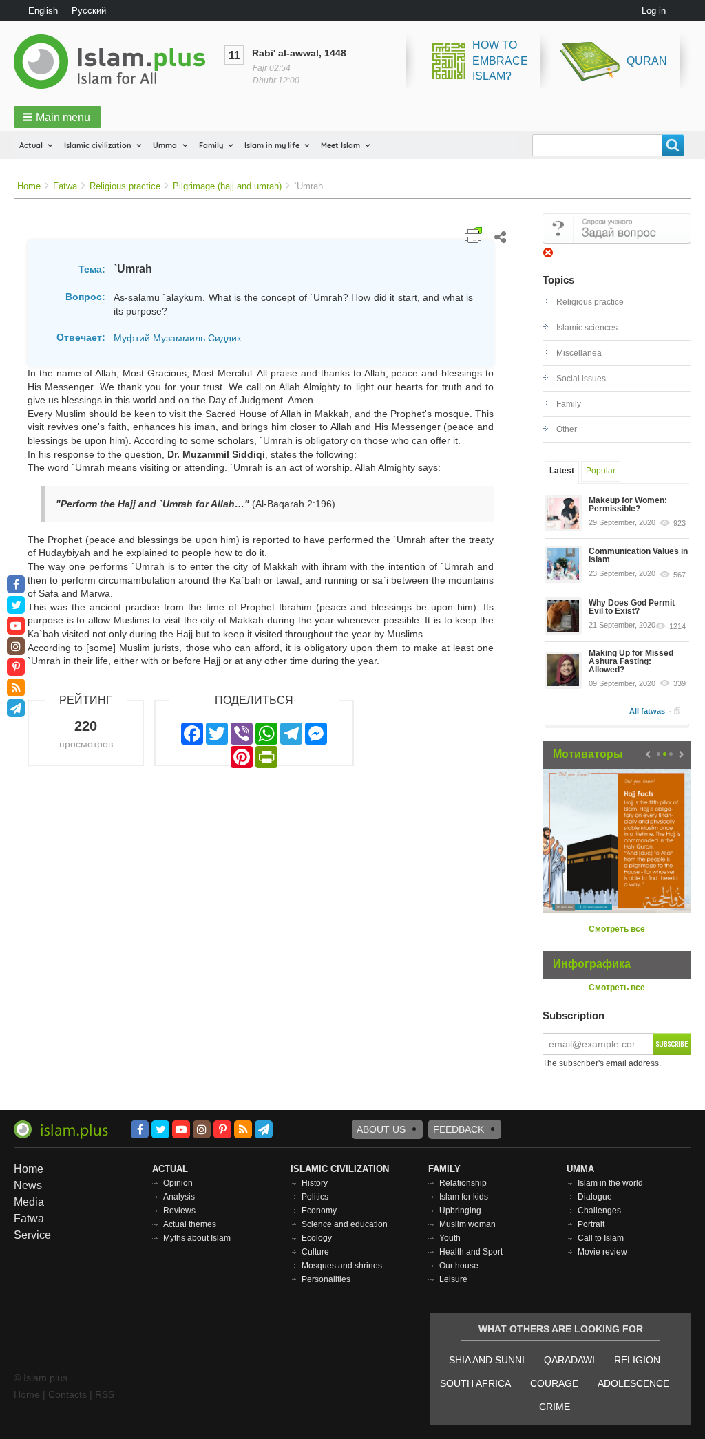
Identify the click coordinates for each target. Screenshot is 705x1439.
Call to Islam (601, 1238)
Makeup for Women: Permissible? (628, 504)
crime (554, 1406)
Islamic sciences (587, 327)
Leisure (453, 1279)
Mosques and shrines (342, 1265)
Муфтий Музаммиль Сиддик (177, 337)
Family (211, 145)
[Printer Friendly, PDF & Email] (473, 235)
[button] (57, 117)
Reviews (179, 1210)
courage (554, 1383)
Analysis (179, 1197)
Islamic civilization (97, 145)
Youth (450, 1238)
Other (566, 429)
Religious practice (125, 186)
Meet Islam (340, 145)
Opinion (178, 1183)
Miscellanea (579, 353)
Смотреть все (617, 929)
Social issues (581, 378)
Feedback (458, 1129)
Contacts (67, 1394)
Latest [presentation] (561, 471)
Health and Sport (471, 1252)
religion (637, 1359)
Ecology (317, 1238)
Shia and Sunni (487, 1359)
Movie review (602, 1252)
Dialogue (595, 1197)
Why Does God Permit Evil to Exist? (632, 607)
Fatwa (65, 186)
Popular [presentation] (600, 471)
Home (29, 186)
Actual (31, 145)
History (315, 1183)
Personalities (326, 1279)
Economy (319, 1210)
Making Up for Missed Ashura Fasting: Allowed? (631, 661)
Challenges (599, 1210)
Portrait (591, 1224)
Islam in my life (271, 145)
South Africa (475, 1383)
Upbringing (460, 1210)
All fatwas (647, 711)
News (28, 1185)
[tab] (562, 472)
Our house (458, 1265)
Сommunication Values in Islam (638, 555)
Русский (89, 11)
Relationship (463, 1183)
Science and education (345, 1224)
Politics (315, 1197)
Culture (315, 1252)
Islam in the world (610, 1183)
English (43, 11)
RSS (104, 1394)
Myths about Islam (197, 1238)
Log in (654, 11)
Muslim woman (467, 1224)
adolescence (633, 1383)
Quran (647, 61)
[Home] (115, 61)
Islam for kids (463, 1197)
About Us (381, 1129)
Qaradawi (569, 1359)
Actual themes (189, 1224)
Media (29, 1202)
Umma (165, 145)
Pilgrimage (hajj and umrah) (227, 186)
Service (32, 1235)
